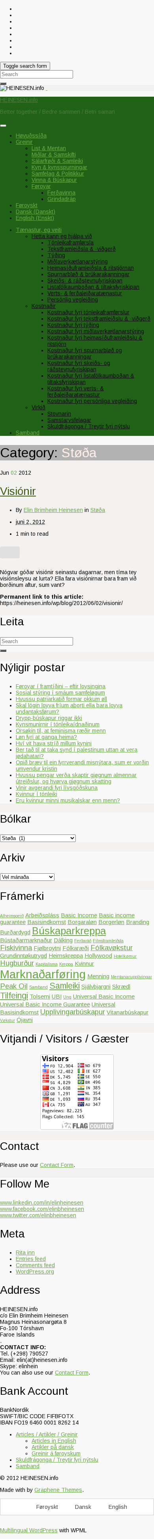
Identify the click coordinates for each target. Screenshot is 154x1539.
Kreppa (66, 964)
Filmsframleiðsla (108, 940)
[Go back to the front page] (46, 88)
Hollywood (98, 955)
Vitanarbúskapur (127, 1012)
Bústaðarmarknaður (26, 940)
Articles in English (54, 1441)
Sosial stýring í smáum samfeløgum (60, 692)
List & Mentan (49, 148)
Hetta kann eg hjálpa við (62, 236)
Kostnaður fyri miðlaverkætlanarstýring (95, 331)
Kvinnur (84, 963)
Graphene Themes (58, 1490)
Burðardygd (15, 932)
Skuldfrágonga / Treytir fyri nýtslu (88, 426)
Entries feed (31, 1259)
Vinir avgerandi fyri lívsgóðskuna (57, 788)
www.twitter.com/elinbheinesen (38, 1215)
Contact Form (56, 1165)
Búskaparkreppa (69, 930)
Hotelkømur (125, 956)
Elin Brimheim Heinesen (53, 510)
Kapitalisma (47, 964)
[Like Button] (10, 552)
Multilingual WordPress (29, 1530)
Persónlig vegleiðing (72, 299)
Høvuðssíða (31, 135)
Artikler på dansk (53, 1447)
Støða (97, 510)
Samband (27, 433)
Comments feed (35, 1265)
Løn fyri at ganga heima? (46, 737)
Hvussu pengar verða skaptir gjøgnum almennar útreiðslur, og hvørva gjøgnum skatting (76, 778)
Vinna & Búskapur (54, 180)
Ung (67, 997)
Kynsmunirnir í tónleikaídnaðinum (58, 724)
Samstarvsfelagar (69, 420)
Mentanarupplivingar (131, 976)
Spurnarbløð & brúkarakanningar (88, 274)
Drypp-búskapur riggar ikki (49, 718)
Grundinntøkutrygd (23, 955)
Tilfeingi (14, 996)
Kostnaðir (44, 306)
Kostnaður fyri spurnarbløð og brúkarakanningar (84, 353)
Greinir (24, 142)
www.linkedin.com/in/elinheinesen (41, 1202)
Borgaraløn (82, 921)
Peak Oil (14, 986)
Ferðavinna (61, 192)
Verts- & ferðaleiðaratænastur (84, 293)
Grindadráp (61, 199)
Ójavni (25, 1019)
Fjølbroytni (47, 948)
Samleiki (64, 986)
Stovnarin (59, 414)
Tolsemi (40, 996)
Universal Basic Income (104, 996)
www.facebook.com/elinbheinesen (42, 1209)
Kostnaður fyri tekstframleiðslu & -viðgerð (98, 318)
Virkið (38, 407)
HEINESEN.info (19, 100)
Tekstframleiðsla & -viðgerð (81, 249)
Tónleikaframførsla (70, 242)
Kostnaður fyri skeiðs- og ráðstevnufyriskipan (78, 366)
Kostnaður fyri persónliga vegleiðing (92, 401)
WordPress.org (35, 1271)
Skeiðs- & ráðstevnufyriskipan (84, 280)
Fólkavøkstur (111, 947)
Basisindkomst (46, 921)
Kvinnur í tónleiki (36, 794)
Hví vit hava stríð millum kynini (54, 743)
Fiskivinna (16, 947)
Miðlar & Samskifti (54, 154)
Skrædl (121, 986)
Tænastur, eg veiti (39, 230)
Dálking (63, 940)
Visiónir (18, 491)
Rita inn (25, 1252)
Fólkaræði (75, 948)
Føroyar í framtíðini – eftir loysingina (60, 686)
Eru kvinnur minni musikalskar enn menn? (68, 800)
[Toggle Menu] (3, 125)
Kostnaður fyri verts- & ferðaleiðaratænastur (75, 391)
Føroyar (41, 186)
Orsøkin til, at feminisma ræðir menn (61, 730)
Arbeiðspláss (42, 915)
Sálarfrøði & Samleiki (57, 161)
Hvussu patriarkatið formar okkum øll (61, 699)
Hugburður (17, 963)
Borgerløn (111, 921)
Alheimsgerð (12, 915)
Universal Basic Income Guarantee (45, 1004)
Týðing (56, 255)
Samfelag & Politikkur (58, 173)
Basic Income (79, 915)
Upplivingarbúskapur (72, 1012)
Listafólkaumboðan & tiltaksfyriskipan (93, 287)
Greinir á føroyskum (56, 1453)
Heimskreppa (66, 955)
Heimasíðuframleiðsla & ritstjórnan (90, 268)
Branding (137, 921)
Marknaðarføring (43, 974)
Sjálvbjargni (96, 986)
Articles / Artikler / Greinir (47, 1434)
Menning (98, 976)
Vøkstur (7, 1020)
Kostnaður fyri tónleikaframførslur (88, 312)
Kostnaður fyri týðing (73, 325)
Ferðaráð (82, 940)
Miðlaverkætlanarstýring (77, 261)
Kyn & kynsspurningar (59, 167)
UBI (57, 996)
